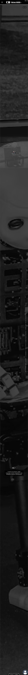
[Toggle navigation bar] (2, 2)
